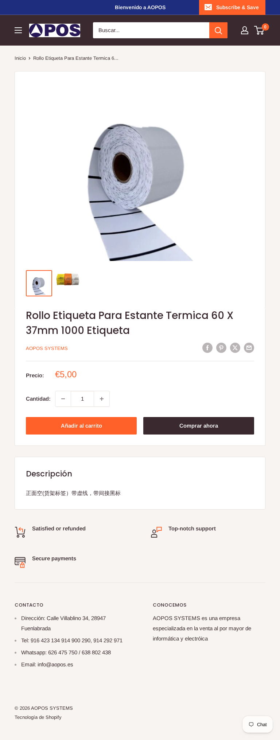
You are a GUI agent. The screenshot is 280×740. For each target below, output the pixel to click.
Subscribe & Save (237, 7)
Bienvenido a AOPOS (140, 7)
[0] (259, 30)
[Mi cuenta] (244, 30)
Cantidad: (38, 399)
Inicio (20, 58)
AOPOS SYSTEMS (47, 348)
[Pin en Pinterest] (221, 347)
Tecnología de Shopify (38, 717)
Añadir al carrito (81, 425)
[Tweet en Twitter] (235, 347)
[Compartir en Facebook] (207, 347)
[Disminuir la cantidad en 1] (63, 398)
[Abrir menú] (18, 30)
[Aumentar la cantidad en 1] (101, 398)
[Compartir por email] (249, 347)
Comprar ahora (198, 425)
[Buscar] (218, 30)
